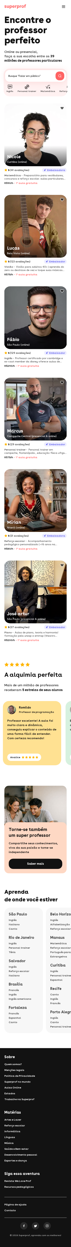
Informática (12, 1131)
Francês (14, 990)
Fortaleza (18, 1007)
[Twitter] (35, 1225)
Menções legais (14, 1070)
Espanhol (15, 1017)
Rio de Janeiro (21, 937)
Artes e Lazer (12, 1119)
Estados (9, 1093)
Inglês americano (20, 998)
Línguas (9, 1137)
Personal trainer (19, 947)
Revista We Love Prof (17, 1180)
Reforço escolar (19, 971)
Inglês (13, 920)
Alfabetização (60, 924)
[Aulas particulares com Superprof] (15, 6)
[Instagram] (47, 1225)
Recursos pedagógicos (19, 1186)
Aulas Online (12, 1087)
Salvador (17, 961)
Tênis (12, 952)
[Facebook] (23, 1225)
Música (9, 1143)
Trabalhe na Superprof (19, 1099)
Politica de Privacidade (19, 1075)
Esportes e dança (15, 1160)
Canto (13, 928)
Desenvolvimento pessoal (20, 1154)
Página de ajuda (15, 1204)
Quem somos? (13, 1064)
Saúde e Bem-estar (16, 1148)
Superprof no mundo (17, 1081)
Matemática (58, 943)
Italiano (14, 924)
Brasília (16, 984)
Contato (10, 1210)
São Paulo (18, 914)
